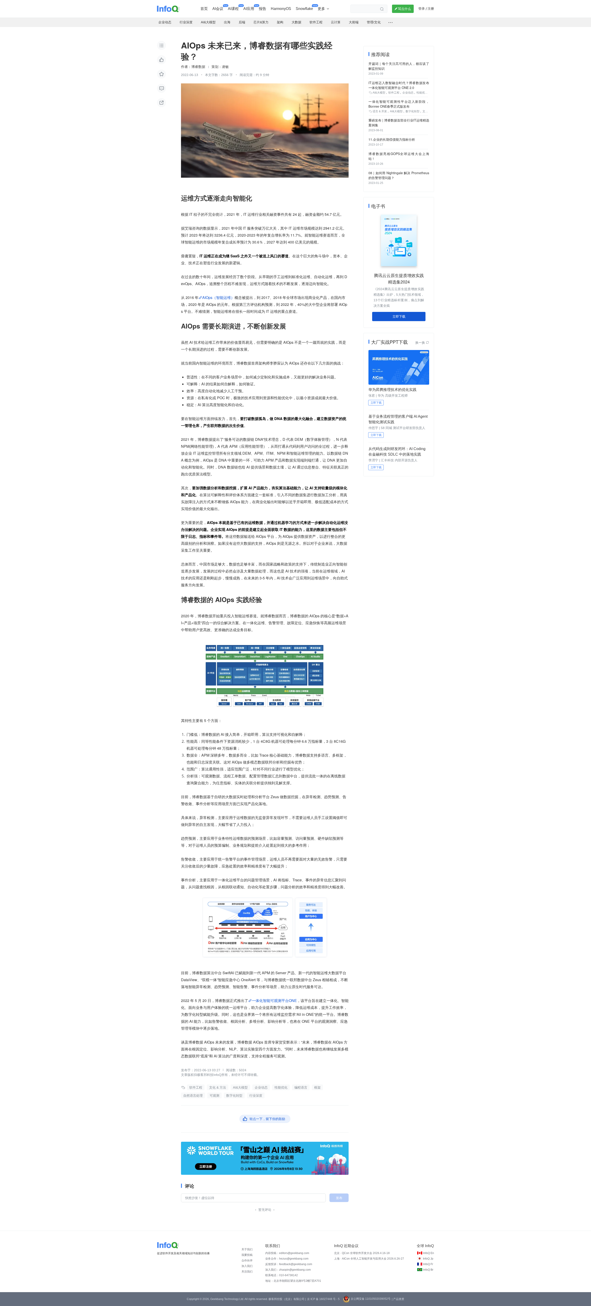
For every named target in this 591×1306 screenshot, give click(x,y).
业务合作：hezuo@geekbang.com (286, 1258)
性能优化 (280, 1087)
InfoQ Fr (428, 1264)
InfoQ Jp (428, 1258)
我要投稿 (247, 1255)
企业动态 (261, 1087)
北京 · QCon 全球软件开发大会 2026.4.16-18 (362, 1253)
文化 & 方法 (217, 1087)
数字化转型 (234, 1095)
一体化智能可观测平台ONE (274, 1000)
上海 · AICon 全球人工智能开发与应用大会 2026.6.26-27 (369, 1258)
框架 (317, 1087)
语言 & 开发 (380, 111)
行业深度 (255, 1095)
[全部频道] (390, 22)
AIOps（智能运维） (218, 297)
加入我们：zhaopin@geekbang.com (288, 1269)
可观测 (214, 1095)
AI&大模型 (240, 1087)
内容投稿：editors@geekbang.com (287, 1253)
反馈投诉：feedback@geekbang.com (288, 1264)
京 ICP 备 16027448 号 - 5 (323, 1299)
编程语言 (300, 1087)
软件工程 (195, 1087)
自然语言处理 (193, 1095)
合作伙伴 (247, 1260)
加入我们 (247, 1266)
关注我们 (247, 1271)
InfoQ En (428, 1253)
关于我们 (247, 1249)
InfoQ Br (428, 1269)
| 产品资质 (398, 1299)
